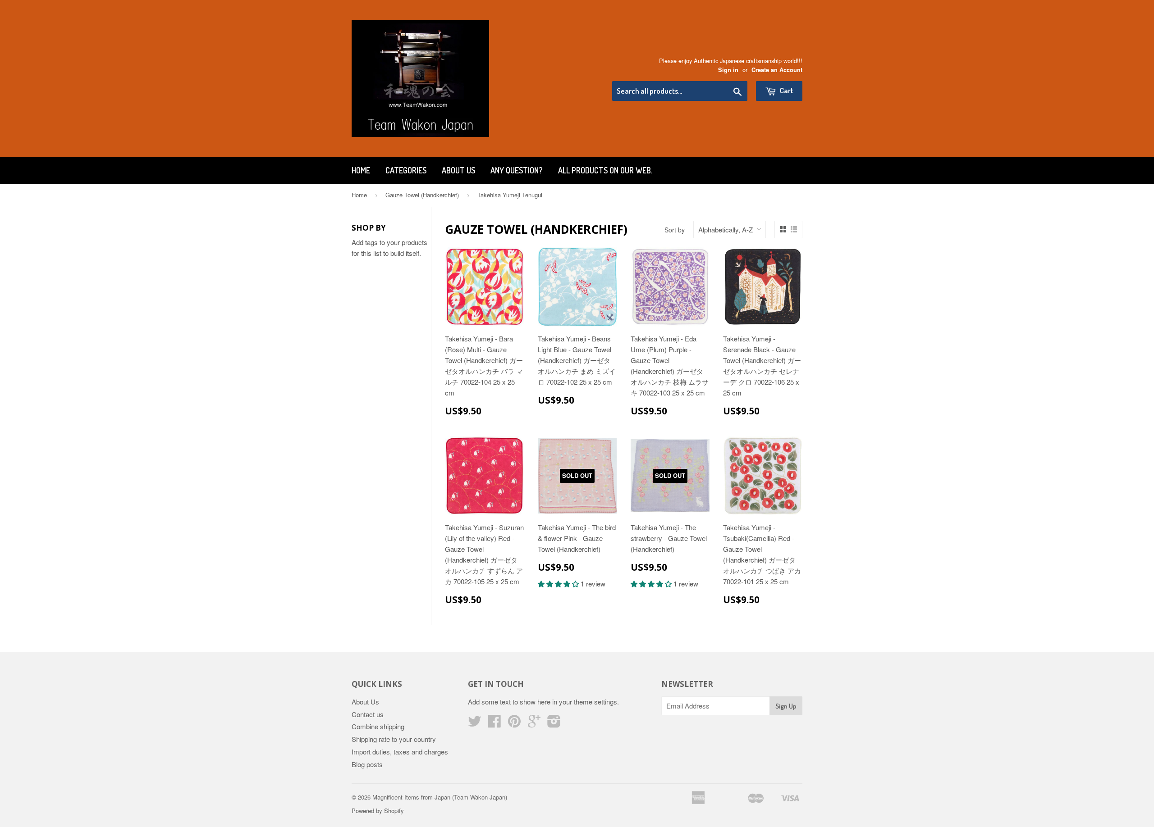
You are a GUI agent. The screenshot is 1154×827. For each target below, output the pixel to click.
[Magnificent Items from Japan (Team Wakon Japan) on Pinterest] (514, 723)
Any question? (516, 170)
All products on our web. (605, 170)
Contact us (368, 714)
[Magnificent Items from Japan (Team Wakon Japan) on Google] (534, 723)
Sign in (728, 70)
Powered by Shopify (378, 810)
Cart (785, 90)
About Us (458, 170)
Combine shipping (378, 726)
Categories (405, 170)
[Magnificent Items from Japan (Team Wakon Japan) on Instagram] (554, 723)
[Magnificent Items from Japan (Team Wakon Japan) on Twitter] (474, 723)
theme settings (595, 701)
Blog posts (367, 764)
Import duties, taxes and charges (400, 751)
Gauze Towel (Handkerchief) (422, 195)
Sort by (674, 229)
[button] (559, 583)
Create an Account (776, 70)
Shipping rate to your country (394, 739)
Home (361, 170)
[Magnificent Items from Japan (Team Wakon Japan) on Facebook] (494, 723)
